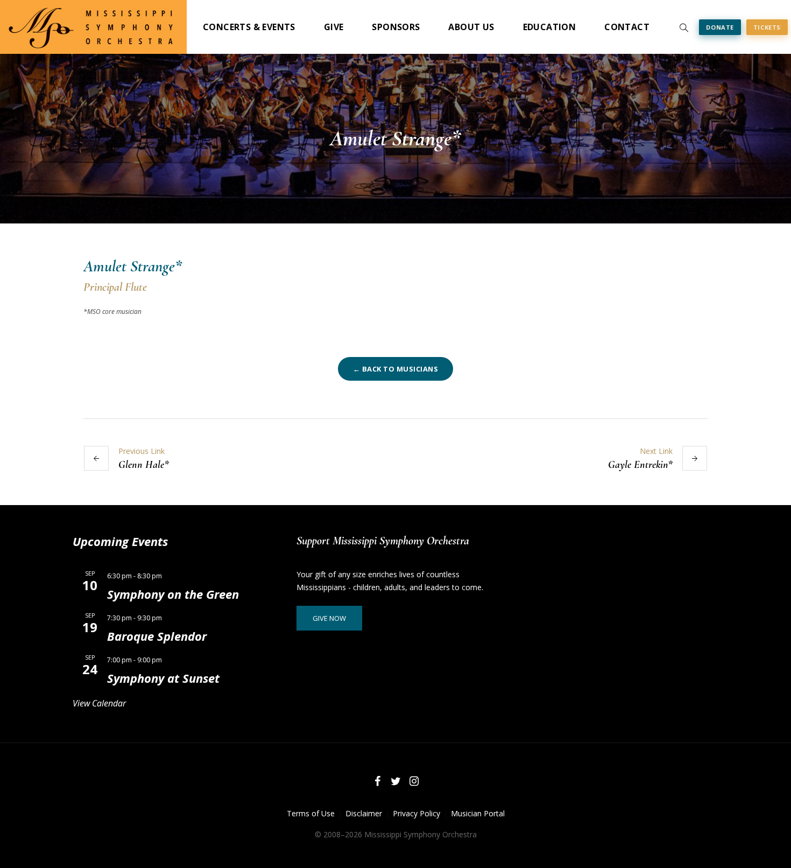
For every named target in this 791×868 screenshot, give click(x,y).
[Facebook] (377, 781)
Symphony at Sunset (163, 678)
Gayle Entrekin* (640, 464)
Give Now (329, 618)
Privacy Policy (416, 813)
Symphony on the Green (173, 594)
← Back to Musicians (396, 369)
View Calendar (99, 703)
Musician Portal (478, 813)
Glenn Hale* (143, 464)
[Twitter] (395, 781)
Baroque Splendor (157, 636)
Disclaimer (363, 813)
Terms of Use (311, 813)
